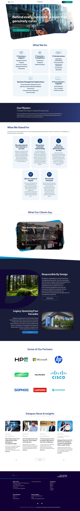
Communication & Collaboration (31, 90)
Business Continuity (40, 64)
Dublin (51, 484)
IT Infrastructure (16, 484)
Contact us (67, 2)
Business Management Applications (21, 483)
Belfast (51, 485)
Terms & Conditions (51, 507)
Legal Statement (38, 507)
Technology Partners (36, 481)
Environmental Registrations (37, 498)
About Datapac (16, 494)
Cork (51, 487)
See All (40, 459)
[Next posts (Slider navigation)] (16, 459)
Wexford (52, 483)
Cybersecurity (40, 60)
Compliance (40, 62)
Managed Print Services (21, 66)
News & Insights (35, 494)
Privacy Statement (44, 507)
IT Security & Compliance (18, 485)
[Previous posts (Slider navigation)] (63, 459)
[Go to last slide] (10, 23)
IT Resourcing (21, 68)
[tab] (38, 248)
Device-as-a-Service (21, 64)
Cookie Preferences (57, 507)
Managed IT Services (21, 60)
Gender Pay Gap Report (36, 495)
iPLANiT (41, 508)
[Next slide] (71, 23)
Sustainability (16, 498)
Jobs (14, 497)
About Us (15, 495)
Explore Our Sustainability (50, 298)
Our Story (21, 28)
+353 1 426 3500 (63, 475)
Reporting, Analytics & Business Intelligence (30, 86)
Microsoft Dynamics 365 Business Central (31, 84)
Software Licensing (58, 90)
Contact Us (52, 481)
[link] (21, 61)
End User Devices (58, 86)
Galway (51, 489)
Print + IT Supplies (58, 88)
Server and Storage (58, 62)
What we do (16, 481)
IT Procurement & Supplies (19, 488)
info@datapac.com (62, 476)
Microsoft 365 (30, 88)
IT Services (15, 487)
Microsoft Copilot (30, 92)
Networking (58, 69)
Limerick (52, 488)
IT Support (21, 62)
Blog (32, 497)
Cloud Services (58, 67)
